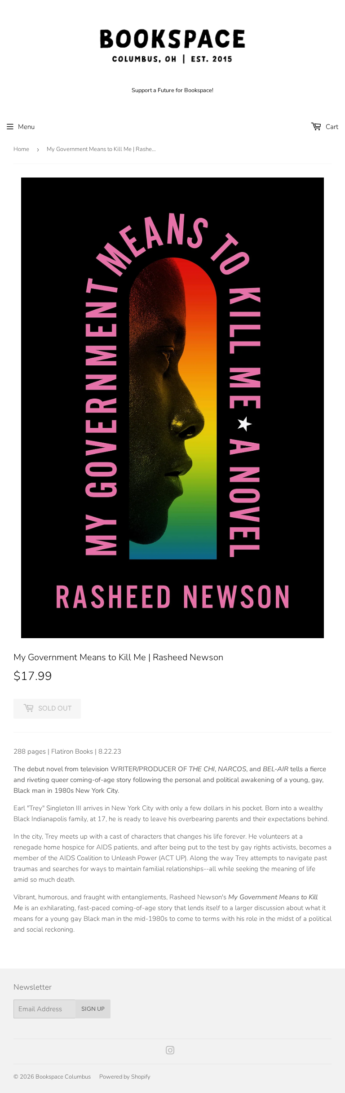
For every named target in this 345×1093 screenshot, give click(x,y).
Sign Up (93, 1008)
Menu (26, 126)
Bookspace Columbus (63, 1077)
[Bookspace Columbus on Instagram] (170, 1051)
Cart (331, 126)
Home (21, 149)
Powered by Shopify (124, 1077)
